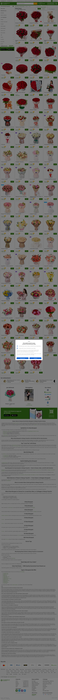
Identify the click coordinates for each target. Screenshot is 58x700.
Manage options (22, 358)
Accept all (35, 358)
